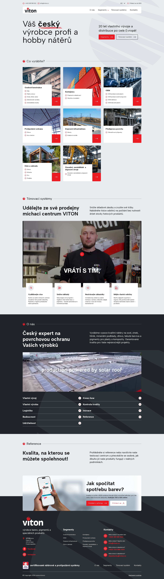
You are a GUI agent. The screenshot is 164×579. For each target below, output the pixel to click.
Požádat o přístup (95, 503)
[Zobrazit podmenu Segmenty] (108, 10)
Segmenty (102, 10)
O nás (92, 10)
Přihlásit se (116, 503)
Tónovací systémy (119, 10)
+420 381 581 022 (30, 3)
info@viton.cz (44, 3)
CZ (121, 3)
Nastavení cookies (135, 575)
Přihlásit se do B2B (135, 3)
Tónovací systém (125, 37)
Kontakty (134, 10)
